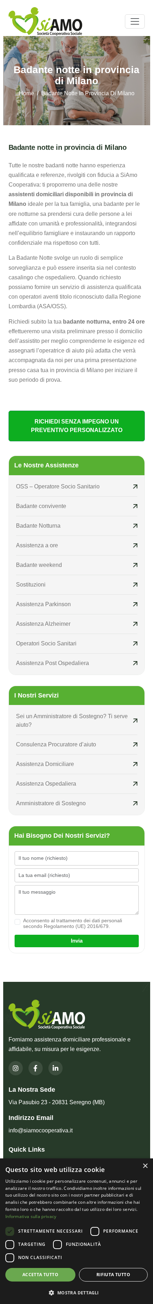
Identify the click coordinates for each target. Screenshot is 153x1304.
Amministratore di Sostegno (51, 803)
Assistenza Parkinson (43, 604)
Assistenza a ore (37, 545)
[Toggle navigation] (135, 21)
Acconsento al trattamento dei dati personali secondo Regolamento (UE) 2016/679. (72, 923)
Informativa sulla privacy (31, 1216)
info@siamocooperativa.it (41, 1130)
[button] (76, 1292)
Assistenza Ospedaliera (46, 784)
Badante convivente (41, 506)
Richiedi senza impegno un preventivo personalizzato (76, 425)
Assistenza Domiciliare (45, 764)
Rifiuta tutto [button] (113, 1275)
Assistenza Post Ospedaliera (52, 663)
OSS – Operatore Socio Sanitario (58, 486)
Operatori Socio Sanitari (46, 643)
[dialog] (76, 1231)
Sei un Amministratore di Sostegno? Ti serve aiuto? (72, 720)
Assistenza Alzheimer (43, 624)
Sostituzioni (31, 585)
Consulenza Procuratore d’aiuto (56, 744)
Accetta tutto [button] (40, 1275)
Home (26, 93)
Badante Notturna (38, 526)
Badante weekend (39, 565)
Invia (77, 941)
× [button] (145, 1166)
